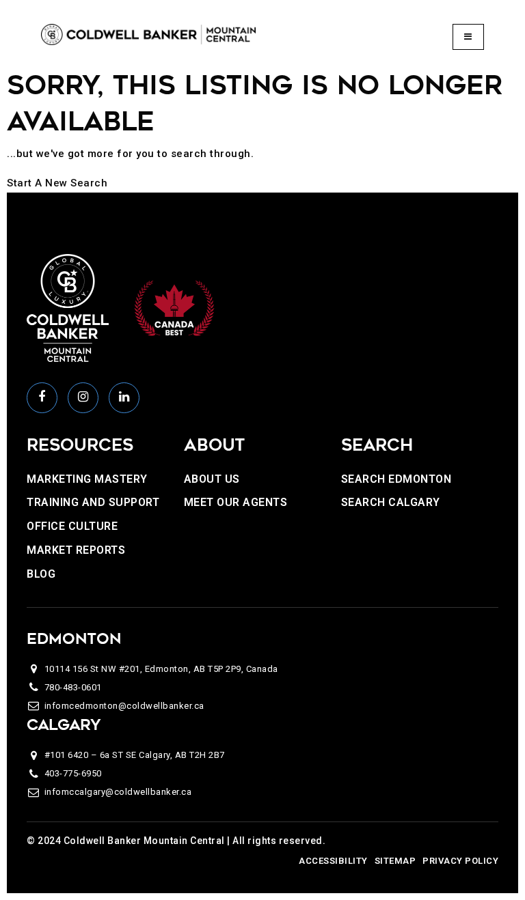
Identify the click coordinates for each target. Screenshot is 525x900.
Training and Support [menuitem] (93, 502)
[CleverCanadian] (174, 307)
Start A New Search (57, 183)
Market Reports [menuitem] (76, 550)
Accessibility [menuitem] (333, 861)
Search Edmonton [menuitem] (396, 479)
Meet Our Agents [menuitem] (236, 502)
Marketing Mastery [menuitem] (87, 479)
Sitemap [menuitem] (395, 861)
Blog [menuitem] (41, 573)
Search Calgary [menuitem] (390, 502)
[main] (262, 130)
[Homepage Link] (148, 34)
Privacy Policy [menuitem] (460, 861)
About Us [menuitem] (212, 479)
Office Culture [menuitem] (72, 526)
